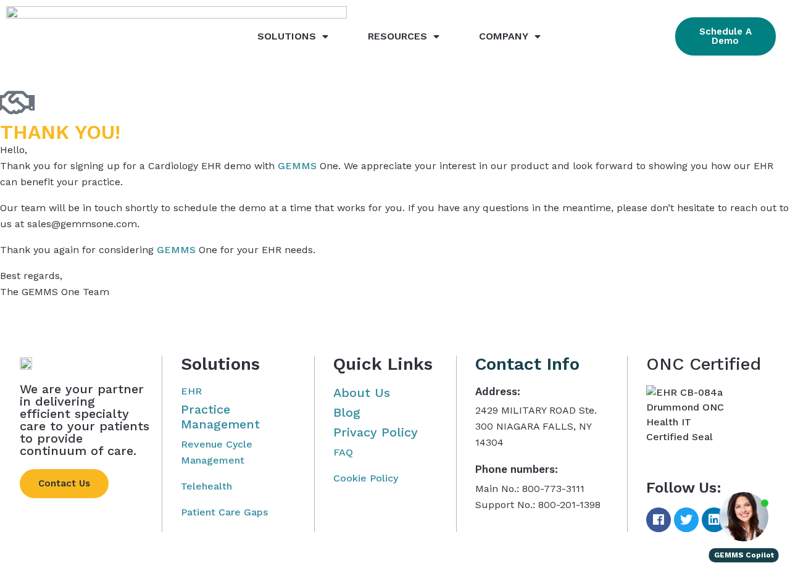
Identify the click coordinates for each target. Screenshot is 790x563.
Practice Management (220, 417)
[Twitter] (686, 519)
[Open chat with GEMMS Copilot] (743, 516)
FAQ (343, 452)
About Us (361, 392)
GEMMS (297, 166)
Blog (346, 412)
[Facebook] (658, 519)
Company (503, 36)
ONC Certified (703, 364)
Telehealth (206, 486)
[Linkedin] (714, 519)
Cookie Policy (365, 478)
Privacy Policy (375, 432)
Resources (397, 36)
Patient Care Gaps (224, 512)
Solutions (286, 36)
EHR (191, 391)
